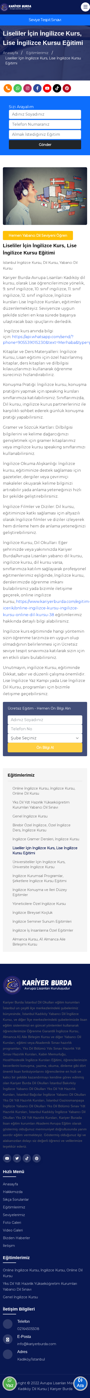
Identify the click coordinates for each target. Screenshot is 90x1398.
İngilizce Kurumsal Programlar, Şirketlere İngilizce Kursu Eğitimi (39, 878)
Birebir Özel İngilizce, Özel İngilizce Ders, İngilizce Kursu (41, 827)
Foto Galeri (12, 1222)
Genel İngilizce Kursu (30, 816)
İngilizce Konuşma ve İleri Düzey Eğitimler (39, 892)
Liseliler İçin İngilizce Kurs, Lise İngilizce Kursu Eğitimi (45, 850)
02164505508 (28, 1329)
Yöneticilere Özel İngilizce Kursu (39, 904)
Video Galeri (13, 1230)
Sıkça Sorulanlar (16, 1199)
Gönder (45, 144)
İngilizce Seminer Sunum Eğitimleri (42, 921)
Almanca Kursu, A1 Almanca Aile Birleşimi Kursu (39, 941)
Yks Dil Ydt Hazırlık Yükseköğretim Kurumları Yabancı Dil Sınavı (41, 805)
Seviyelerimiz (14, 1215)
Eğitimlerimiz (37, 53)
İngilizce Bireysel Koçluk (32, 912)
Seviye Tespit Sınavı (45, 20)
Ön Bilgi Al (45, 747)
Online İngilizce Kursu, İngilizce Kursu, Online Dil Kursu (43, 791)
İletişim (9, 1245)
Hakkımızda (13, 1192)
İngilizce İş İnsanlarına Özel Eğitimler (42, 930)
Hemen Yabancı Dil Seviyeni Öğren (38, 235)
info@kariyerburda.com (36, 1344)
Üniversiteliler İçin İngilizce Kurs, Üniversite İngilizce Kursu (38, 864)
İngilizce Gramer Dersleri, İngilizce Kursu (45, 839)
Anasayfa (10, 53)
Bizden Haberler (16, 1238)
